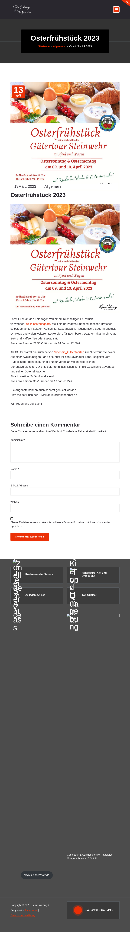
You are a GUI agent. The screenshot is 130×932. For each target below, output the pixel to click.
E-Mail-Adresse (19, 485)
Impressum (31, 910)
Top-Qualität (89, 595)
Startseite (44, 46)
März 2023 (18, 91)
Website (15, 502)
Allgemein (59, 46)
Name (14, 469)
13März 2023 (25, 186)
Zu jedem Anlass (35, 595)
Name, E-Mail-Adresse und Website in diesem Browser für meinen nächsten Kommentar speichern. (60, 524)
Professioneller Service (39, 574)
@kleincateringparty (38, 324)
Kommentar (17, 440)
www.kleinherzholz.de (36, 875)
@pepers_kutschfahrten (69, 352)
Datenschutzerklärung (22, 915)
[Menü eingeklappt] (116, 9)
